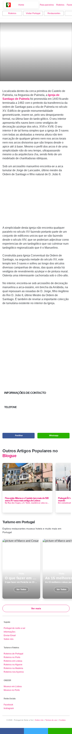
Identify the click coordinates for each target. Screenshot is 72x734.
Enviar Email (10, 635)
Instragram (9, 708)
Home (21, 5)
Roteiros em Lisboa (13, 661)
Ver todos (21, 569)
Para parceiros (47, 5)
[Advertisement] (36, 202)
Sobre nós (8, 639)
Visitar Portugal (33, 13)
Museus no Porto (12, 690)
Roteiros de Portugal (13, 653)
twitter (36, 731)
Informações (9, 632)
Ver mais (36, 608)
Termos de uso (51, 720)
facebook (12, 731)
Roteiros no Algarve (13, 664)
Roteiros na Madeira (13, 668)
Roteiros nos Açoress (14, 672)
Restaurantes (54, 13)
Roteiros (60, 5)
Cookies (62, 720)
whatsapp (60, 731)
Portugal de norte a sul (14, 628)
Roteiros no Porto (12, 657)
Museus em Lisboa (13, 686)
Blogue (9, 455)
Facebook (8, 704)
